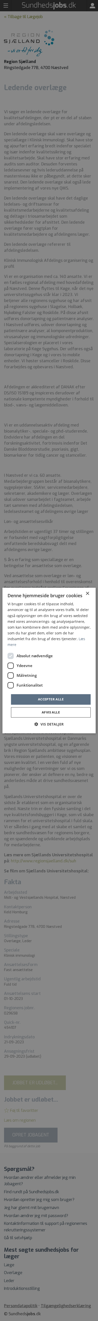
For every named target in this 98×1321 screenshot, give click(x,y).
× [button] (87, 593)
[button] (49, 724)
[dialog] (49, 660)
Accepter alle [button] (51, 699)
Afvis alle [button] (51, 712)
